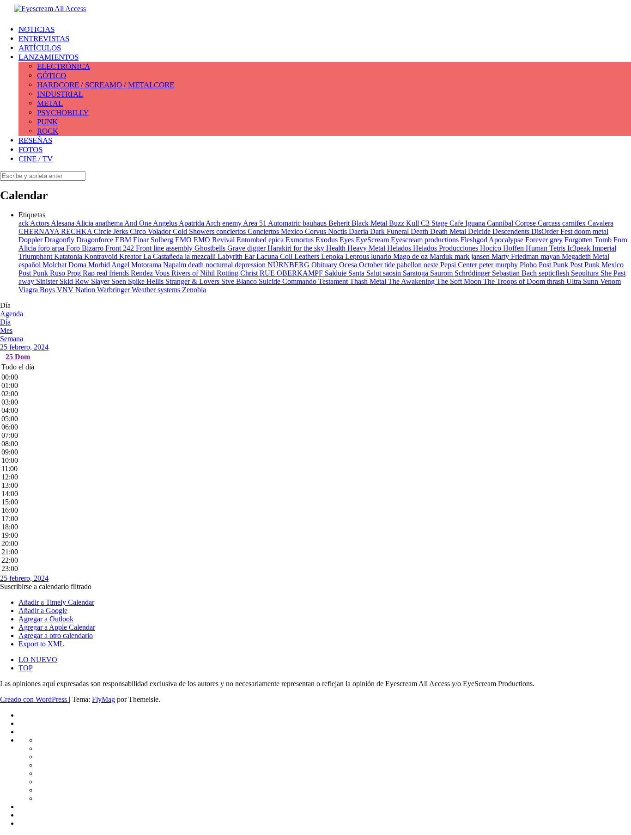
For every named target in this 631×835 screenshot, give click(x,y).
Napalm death (184, 265)
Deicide (480, 231)
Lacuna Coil (275, 256)
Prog (75, 273)
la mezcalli (201, 256)
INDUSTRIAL (60, 94)
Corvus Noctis (327, 231)
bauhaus (315, 223)
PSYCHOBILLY (63, 112)
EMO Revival (215, 240)
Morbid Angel (109, 265)
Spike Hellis (146, 281)
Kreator (131, 256)
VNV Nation (77, 290)
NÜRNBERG (289, 265)
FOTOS (30, 149)
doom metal (591, 231)
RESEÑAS (35, 140)
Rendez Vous (151, 273)
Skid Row (75, 281)
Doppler (31, 240)
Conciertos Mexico (276, 231)
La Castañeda (164, 256)
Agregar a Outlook (45, 619)
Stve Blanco (240, 281)
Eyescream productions (426, 240)
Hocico (491, 248)
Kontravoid (101, 256)
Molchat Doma (65, 265)
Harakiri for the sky (296, 248)
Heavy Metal (367, 248)
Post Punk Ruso (42, 273)
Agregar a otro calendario (55, 635)
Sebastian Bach (515, 273)
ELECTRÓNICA (63, 66)
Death (420, 231)
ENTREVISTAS (43, 38)
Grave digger (247, 248)
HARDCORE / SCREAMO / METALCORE (105, 84)
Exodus (328, 240)
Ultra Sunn (583, 281)
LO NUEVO (37, 659)
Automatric (285, 223)
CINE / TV (35, 158)
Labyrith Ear (237, 256)
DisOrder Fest (552, 231)
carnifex (575, 223)
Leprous (358, 256)
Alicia (85, 223)
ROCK (47, 131)
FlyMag (103, 699)
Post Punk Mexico (597, 265)
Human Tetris (546, 248)
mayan (551, 256)
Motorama (147, 265)
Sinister (48, 281)
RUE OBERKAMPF (292, 273)
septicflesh (555, 273)
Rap (90, 273)
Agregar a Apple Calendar (56, 627)
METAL (50, 103)
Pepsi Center (459, 265)
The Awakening (412, 281)
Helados (400, 248)
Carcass (550, 223)
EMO (184, 240)
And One (138, 223)
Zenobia (194, 290)
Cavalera (600, 223)
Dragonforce (95, 240)
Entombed (252, 240)
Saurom (442, 273)
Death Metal (449, 231)
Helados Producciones (446, 248)
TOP (25, 668)
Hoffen (514, 248)
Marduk (442, 256)
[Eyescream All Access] (50, 8)
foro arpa (52, 248)
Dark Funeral (390, 231)
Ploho (529, 265)
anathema (109, 223)
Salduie (336, 273)
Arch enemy (224, 223)
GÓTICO (51, 75)
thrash (556, 281)
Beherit (340, 223)
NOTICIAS (36, 29)
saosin (393, 273)
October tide (378, 265)
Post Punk (554, 265)
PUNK (47, 121)
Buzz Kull (405, 223)
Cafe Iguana (468, 223)
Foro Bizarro (85, 248)
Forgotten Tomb (588, 240)
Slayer (101, 281)
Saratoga (416, 273)
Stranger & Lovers (193, 281)
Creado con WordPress (34, 699)
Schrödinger (473, 273)
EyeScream (373, 240)
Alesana (63, 223)
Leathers (307, 256)
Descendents (511, 231)
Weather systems (157, 290)
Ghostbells (210, 248)
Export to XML (41, 644)
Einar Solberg (154, 240)
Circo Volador (151, 231)
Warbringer (114, 290)
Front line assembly (165, 248)
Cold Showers (194, 231)
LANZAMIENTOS (48, 57)
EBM (124, 240)
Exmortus (300, 240)
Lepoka (333, 256)
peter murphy (499, 265)
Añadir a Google (42, 610)
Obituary (325, 265)
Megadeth (577, 256)
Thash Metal (369, 281)
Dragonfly (60, 240)
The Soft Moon (460, 281)
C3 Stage (435, 223)
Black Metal (370, 223)
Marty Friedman (515, 256)
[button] (45, 586)
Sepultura (586, 273)
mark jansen (473, 256)
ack (24, 223)
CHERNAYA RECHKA (56, 231)
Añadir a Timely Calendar (56, 602)
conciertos (232, 231)
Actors (40, 223)
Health (336, 248)
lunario (382, 256)
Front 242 (120, 248)
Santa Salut (365, 273)
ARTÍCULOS (39, 47)
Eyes (348, 240)
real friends (114, 273)
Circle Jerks (112, 231)
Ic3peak (579, 248)
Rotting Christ (238, 273)
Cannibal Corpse (512, 223)
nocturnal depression (236, 265)
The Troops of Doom (515, 281)
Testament (334, 281)
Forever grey (544, 240)
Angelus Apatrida (179, 223)
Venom (610, 281)
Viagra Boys (37, 290)
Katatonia (69, 256)
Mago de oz (411, 256)
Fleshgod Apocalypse (493, 240)
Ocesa (349, 265)
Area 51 (255, 223)
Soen (119, 281)
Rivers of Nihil (194, 273)
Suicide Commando (288, 281)
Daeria (359, 231)
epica (276, 240)
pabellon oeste (418, 265)
